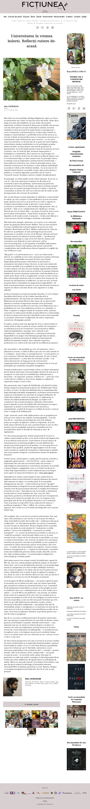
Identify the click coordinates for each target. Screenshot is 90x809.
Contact (77, 16)
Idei (5, 16)
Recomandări (59, 16)
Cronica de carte (15, 16)
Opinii (6, 108)
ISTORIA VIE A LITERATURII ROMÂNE (76, 79)
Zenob (38, 16)
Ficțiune (26, 16)
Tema (33, 16)
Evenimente (47, 16)
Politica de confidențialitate (45, 798)
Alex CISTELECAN (11, 106)
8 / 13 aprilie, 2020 (12, 110)
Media (45, 801)
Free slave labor (46, 473)
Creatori (69, 16)
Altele (84, 16)
